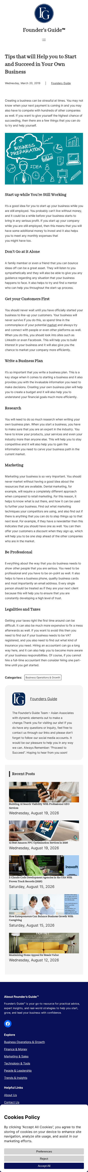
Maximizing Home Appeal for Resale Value (34, 955)
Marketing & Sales (16, 1056)
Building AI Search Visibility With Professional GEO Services (39, 806)
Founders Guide (61, 83)
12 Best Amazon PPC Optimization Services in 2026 (38, 843)
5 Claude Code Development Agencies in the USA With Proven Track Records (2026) (40, 879)
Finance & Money (15, 1049)
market (52, 325)
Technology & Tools (17, 1063)
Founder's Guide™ (44, 30)
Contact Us (11, 1102)
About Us (10, 1095)
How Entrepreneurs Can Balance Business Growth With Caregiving (41, 918)
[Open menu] (44, 39)
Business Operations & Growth (43, 677)
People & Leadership (18, 1070)
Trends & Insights (15, 1077)
